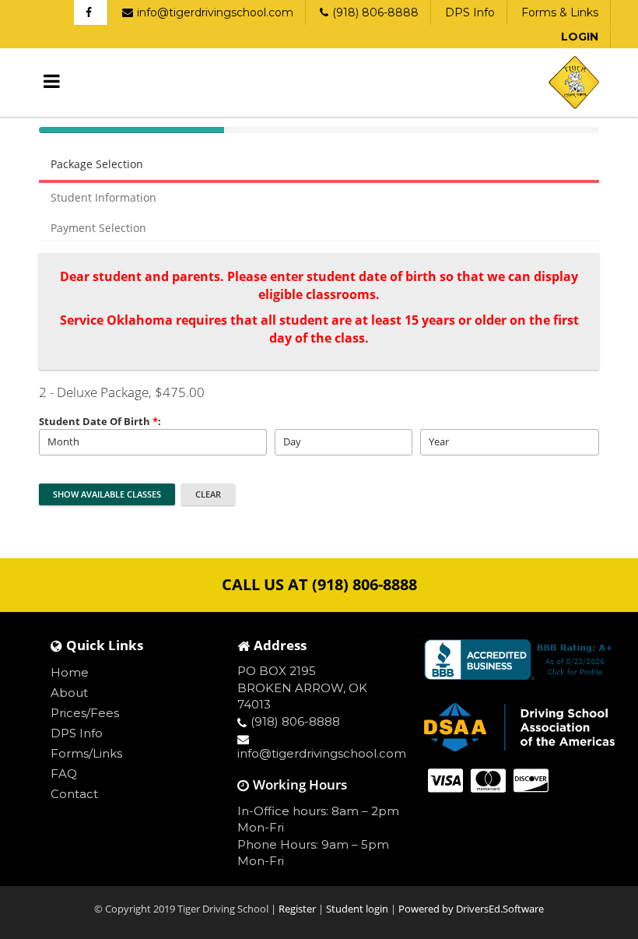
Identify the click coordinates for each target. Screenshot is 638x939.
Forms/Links (86, 753)
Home (70, 672)
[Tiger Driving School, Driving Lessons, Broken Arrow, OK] (521, 659)
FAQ (64, 773)
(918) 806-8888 (375, 12)
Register (298, 909)
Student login (358, 909)
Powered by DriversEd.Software (471, 909)
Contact (74, 793)
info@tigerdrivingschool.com (215, 12)
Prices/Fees (85, 712)
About (69, 692)
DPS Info (470, 12)
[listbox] (153, 442)
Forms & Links (559, 12)
